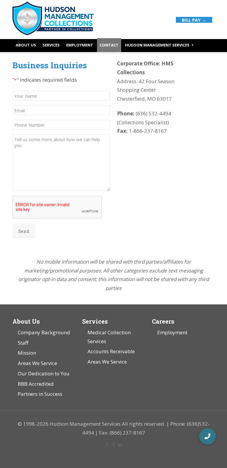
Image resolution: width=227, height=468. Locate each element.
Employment (172, 332)
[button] (207, 436)
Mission (27, 352)
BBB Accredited (36, 383)
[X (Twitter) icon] (113, 445)
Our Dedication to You (43, 373)
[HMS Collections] (53, 19)
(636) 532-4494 (152, 113)
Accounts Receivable (111, 351)
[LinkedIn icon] (120, 445)
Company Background (44, 332)
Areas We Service (37, 363)
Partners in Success (40, 393)
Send (23, 231)
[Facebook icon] (107, 445)
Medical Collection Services (109, 337)
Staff (23, 342)
